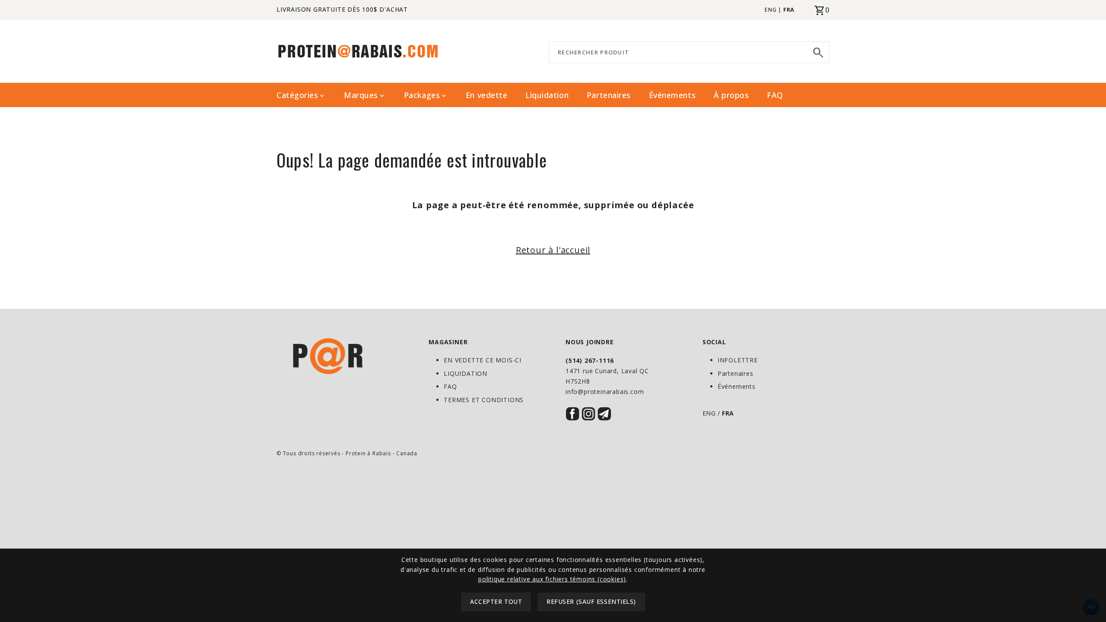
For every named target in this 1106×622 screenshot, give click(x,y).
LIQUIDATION (465, 373)
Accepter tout (496, 602)
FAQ (775, 95)
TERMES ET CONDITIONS (484, 400)
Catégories (301, 95)
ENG (770, 9)
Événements (672, 95)
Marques (365, 95)
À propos (731, 95)
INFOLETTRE (738, 360)
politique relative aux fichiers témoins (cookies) (552, 579)
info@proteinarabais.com (605, 391)
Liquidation (547, 95)
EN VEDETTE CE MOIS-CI (482, 360)
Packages (426, 95)
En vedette (486, 95)
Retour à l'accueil (553, 250)
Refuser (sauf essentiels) (591, 602)
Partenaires (609, 95)
